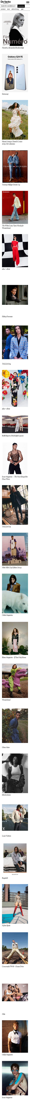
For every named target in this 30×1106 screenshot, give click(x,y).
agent (22, 9)
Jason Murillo (8, 6)
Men (8, 9)
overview (21, 6)
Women (3, 9)
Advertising (15, 9)
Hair (3, 557)
